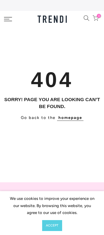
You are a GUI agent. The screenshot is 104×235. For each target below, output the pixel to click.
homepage (70, 117)
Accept (52, 225)
